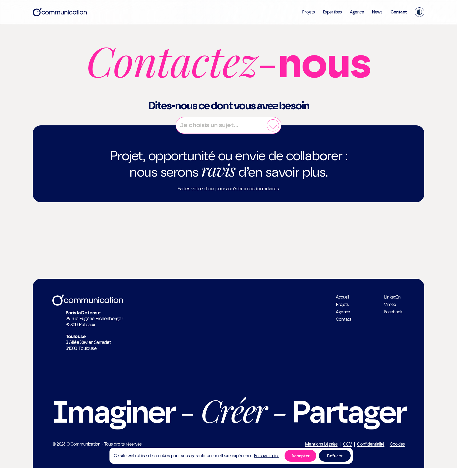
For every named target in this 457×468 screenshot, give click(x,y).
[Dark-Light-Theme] (419, 12)
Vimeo (390, 304)
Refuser (334, 455)
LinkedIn (392, 297)
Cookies (397, 444)
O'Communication (83, 444)
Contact (398, 12)
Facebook (393, 311)
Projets (308, 12)
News (377, 12)
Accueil (342, 297)
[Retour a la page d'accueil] (60, 12)
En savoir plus (266, 455)
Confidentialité (370, 444)
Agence (357, 12)
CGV (347, 444)
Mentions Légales (321, 444)
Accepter (300, 455)
